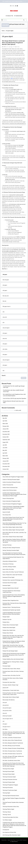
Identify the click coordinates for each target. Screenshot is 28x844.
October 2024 (5, 469)
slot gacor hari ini (6, 726)
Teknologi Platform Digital (8, 809)
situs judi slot (6, 705)
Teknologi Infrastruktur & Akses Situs (11, 806)
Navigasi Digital (6, 616)
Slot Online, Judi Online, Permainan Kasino (12, 737)
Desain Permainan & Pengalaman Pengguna (12, 503)
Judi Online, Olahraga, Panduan (9, 566)
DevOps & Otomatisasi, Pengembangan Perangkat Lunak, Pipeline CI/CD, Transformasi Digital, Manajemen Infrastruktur (13, 508)
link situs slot (6, 295)
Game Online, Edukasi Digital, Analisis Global (12, 527)
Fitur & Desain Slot (7, 514)
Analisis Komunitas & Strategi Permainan (12, 482)
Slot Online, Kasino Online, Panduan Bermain (12, 740)
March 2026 (5, 423)
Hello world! (18, 410)
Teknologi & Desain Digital (8, 771)
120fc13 (4, 46)
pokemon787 (5, 687)
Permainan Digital (6, 666)
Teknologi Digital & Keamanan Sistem (11, 795)
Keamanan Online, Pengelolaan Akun (10, 600)
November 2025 (6, 434)
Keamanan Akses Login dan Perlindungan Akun (13, 580)
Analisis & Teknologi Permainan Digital (11, 479)
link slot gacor (6, 279)
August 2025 (5, 442)
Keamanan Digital (6, 585)
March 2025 (5, 455)
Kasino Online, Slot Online (8, 569)
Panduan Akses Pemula (8, 633)
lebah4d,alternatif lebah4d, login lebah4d (11, 610)
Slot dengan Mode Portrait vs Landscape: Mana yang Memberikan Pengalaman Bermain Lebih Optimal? (13, 42)
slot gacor (5, 285)
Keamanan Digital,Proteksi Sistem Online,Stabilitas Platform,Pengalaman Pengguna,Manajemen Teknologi (14, 596)
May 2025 (5, 450)
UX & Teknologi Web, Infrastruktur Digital (11, 835)
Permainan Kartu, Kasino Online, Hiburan (11, 668)
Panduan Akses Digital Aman (9, 630)
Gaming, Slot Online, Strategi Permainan (11, 547)
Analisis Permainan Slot (8, 484)
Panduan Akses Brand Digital (9, 627)
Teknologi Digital (6, 792)
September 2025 (6, 439)
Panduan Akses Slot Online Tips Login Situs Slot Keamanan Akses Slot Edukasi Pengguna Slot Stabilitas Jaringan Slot (13, 637)
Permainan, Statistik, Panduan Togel (10, 685)
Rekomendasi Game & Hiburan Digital (11, 697)
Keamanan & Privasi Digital (8, 577)
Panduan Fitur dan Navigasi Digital (10, 651)
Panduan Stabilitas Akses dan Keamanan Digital (13, 659)
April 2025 (5, 453)
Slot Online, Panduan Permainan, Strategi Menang (13, 748)
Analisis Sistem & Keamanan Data (10, 487)
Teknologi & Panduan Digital (9, 782)
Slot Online (5, 729)
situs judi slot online (7, 710)
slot (12, 78)
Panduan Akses (6, 622)
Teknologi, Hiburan (7, 812)
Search (3, 375)
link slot (4, 301)
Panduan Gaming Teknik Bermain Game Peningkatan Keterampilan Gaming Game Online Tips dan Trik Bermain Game (14, 655)
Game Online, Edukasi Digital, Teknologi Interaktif (13, 529)
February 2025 (6, 458)
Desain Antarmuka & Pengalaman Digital (11, 501)
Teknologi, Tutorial (7, 814)
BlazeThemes (15, 841)
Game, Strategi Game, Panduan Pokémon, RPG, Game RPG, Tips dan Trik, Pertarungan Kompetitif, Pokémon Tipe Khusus (14, 541)
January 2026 (5, 428)
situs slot (5, 317)
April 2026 (5, 420)
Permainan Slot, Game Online (9, 682)
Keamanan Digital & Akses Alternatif (10, 588)
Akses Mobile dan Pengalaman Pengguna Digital (13, 476)
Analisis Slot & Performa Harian (9, 490)
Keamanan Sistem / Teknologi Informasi (11, 607)
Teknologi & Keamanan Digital (9, 776)
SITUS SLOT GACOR (7, 716)
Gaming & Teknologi (7, 545)
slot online (5, 349)
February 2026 (6, 426)
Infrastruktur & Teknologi (8, 564)
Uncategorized (6, 829)
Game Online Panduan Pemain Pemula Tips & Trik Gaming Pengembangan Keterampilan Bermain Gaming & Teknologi (13, 519)
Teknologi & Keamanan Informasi (10, 779)
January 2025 (5, 461)
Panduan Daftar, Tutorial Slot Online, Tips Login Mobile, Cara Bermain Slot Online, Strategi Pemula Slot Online (13, 647)
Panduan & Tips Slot (7, 619)
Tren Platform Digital (7, 820)
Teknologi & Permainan (8, 787)
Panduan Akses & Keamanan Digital (10, 624)
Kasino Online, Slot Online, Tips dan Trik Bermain (13, 572)
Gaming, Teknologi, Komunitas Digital (11, 550)
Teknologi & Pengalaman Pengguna (10, 784)
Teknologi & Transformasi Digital (10, 790)
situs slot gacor (6, 327)
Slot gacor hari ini (6, 306)
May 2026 (5, 418)
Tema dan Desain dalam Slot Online (10, 817)
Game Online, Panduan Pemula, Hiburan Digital (13, 536)
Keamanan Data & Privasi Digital (10, 582)
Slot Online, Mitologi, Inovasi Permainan (11, 745)
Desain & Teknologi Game (8, 498)
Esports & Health (6, 512)
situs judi (5, 702)
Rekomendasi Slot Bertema (9, 699)
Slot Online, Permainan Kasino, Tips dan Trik (12, 753)
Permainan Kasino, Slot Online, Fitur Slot (11, 675)
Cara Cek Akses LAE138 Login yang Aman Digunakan (13, 1)
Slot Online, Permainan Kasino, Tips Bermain (12, 751)
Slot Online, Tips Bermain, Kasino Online (11, 760)
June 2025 (5, 447)
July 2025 (5, 445)
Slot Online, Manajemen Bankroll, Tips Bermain (13, 743)
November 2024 (6, 466)
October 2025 (5, 437)
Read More (4, 268)
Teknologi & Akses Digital (8, 768)
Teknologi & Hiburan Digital (9, 774)
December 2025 (6, 431)
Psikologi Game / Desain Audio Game (11, 690)
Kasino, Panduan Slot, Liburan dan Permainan (12, 574)
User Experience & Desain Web (9, 832)
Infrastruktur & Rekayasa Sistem (10, 561)
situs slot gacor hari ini (8, 718)
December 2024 (6, 463)
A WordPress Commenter (8, 410)
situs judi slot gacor (7, 707)
